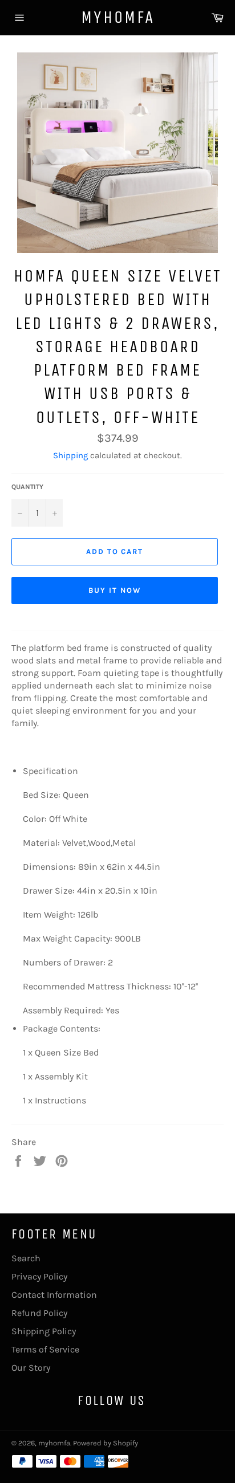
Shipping (70, 455)
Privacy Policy (39, 1276)
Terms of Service (45, 1349)
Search (25, 1258)
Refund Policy (39, 1312)
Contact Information (54, 1294)
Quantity (27, 487)
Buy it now (114, 590)
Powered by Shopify (105, 1443)
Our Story (30, 1367)
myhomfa (118, 17)
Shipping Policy (43, 1331)
